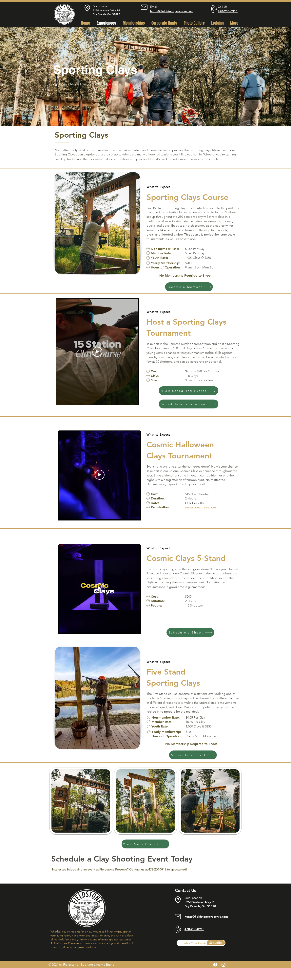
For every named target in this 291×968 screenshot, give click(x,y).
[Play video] (97, 352)
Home (63, 84)
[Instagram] (223, 964)
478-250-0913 (228, 11)
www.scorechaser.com (200, 507)
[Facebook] (215, 964)
